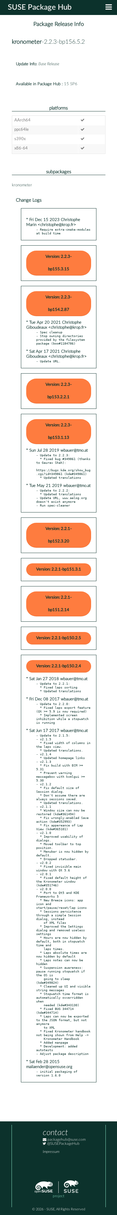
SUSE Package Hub (40, 7)
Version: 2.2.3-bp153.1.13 (59, 431)
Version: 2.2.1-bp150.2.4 (58, 666)
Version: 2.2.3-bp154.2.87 (59, 303)
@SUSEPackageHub (63, 1143)
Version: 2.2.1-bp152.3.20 (59, 535)
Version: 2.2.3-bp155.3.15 (59, 263)
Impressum (51, 1152)
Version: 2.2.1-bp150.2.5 (58, 638)
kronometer (27, 42)
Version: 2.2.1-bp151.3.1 (58, 569)
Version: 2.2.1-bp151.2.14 (59, 603)
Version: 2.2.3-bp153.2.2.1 (59, 391)
